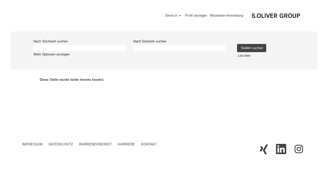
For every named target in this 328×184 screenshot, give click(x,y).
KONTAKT (149, 144)
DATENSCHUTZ (61, 144)
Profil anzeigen (196, 15)
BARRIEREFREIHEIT (95, 144)
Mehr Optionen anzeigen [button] (52, 54)
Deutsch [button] (171, 15)
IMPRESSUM (32, 144)
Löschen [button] (244, 55)
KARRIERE (126, 144)
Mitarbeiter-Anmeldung (226, 15)
